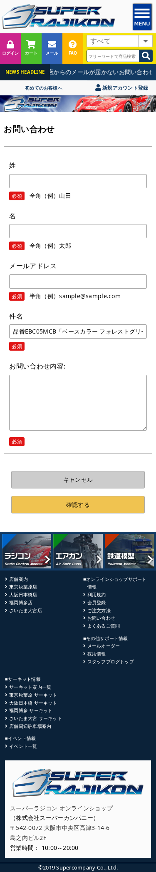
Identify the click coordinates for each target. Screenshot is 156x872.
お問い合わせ (101, 618)
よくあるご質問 (103, 626)
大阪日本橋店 (23, 594)
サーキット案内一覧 (30, 687)
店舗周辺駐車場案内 (30, 726)
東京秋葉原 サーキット (33, 695)
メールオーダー (103, 646)
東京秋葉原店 (23, 586)
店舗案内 (18, 579)
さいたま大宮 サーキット (35, 718)
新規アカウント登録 (124, 87)
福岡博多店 (20, 602)
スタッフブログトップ (110, 661)
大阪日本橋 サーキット (33, 703)
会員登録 (96, 602)
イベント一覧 (23, 746)
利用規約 (96, 594)
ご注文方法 (99, 610)
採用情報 (96, 653)
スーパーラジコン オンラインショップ (61, 808)
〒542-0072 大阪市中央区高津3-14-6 (60, 828)
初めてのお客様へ (43, 88)
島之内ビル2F (28, 838)
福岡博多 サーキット (30, 710)
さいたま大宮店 (25, 610)
